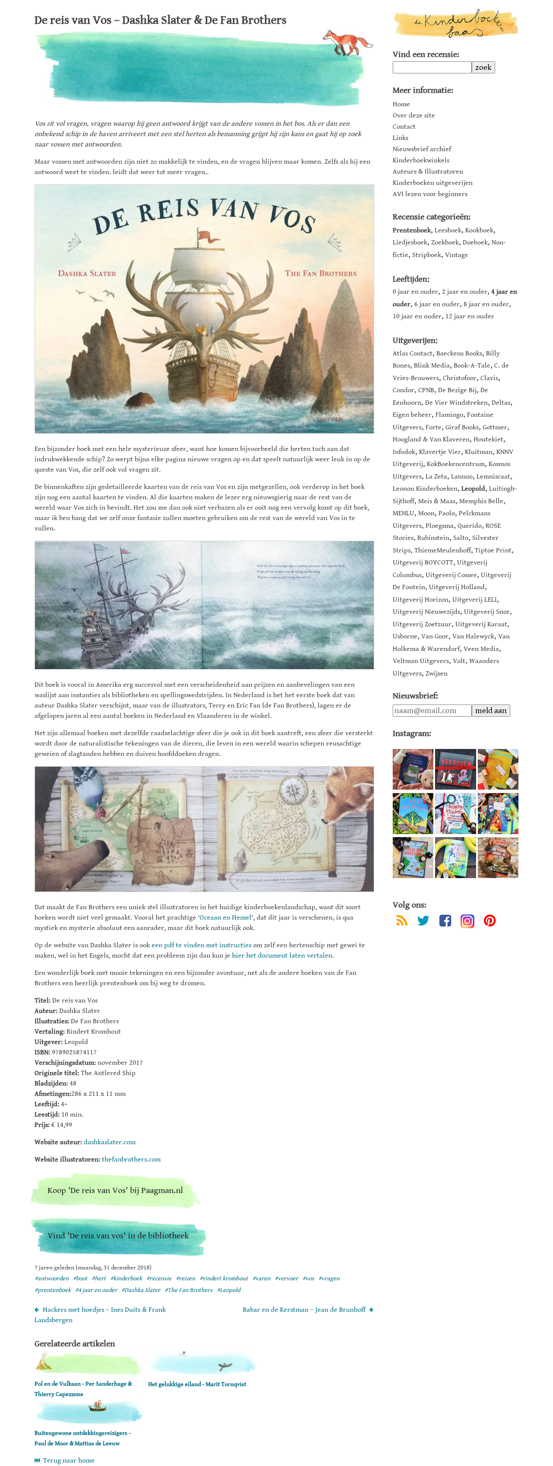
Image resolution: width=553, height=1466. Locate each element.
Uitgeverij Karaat (481, 624)
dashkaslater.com (110, 1142)
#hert (99, 1278)
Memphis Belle (481, 501)
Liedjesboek (410, 242)
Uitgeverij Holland (457, 587)
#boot (80, 1278)
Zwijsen (437, 674)
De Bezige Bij (457, 390)
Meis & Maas (436, 501)
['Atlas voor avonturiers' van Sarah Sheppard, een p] (413, 857)
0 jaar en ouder (415, 292)
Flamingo (449, 415)
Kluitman (479, 452)
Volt (459, 661)
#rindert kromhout (224, 1278)
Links (400, 138)
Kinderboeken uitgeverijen (433, 183)
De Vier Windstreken (456, 403)
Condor (403, 390)
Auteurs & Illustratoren (428, 171)
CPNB (426, 390)
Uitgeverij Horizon (420, 600)
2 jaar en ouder (464, 292)
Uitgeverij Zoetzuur (422, 624)
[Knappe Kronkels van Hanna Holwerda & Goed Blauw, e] (455, 813)
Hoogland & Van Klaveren (431, 439)
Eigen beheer (412, 415)
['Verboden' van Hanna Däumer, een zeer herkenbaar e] (455, 769)
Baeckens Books (459, 353)
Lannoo (462, 477)
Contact (404, 127)
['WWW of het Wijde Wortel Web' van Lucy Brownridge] (413, 813)
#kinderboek (126, 1278)
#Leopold (228, 1290)
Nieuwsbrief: (415, 696)
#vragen (329, 1278)
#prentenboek (53, 1290)
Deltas (501, 403)
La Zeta (436, 477)
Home (401, 104)
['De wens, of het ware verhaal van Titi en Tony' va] (498, 769)
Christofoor (460, 378)
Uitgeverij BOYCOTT (423, 562)
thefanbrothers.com (131, 1159)
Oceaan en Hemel (225, 918)
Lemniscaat (493, 477)
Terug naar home (67, 1460)
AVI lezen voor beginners (430, 194)
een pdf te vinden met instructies (201, 945)
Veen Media (481, 649)
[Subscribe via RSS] (402, 922)
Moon (426, 513)
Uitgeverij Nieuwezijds (426, 612)
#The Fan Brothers (189, 1290)
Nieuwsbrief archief (422, 149)
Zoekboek (445, 242)
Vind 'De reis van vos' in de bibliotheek (118, 1236)
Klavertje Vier (440, 452)
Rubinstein (433, 538)
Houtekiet (488, 439)
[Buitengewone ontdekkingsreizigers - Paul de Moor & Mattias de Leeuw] (89, 1422)
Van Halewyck (473, 636)
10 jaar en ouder (417, 316)
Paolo (447, 513)
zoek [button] (483, 67)
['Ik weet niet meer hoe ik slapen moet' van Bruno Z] (413, 769)
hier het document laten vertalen (282, 956)
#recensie (159, 1278)
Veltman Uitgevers (421, 661)
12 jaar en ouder (469, 316)
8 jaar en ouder (486, 304)
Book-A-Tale (472, 366)
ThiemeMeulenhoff (442, 550)
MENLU (403, 513)
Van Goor (434, 636)
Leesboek (448, 230)
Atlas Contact (412, 353)
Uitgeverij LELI (474, 600)
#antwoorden (52, 1278)
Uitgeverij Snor (487, 612)
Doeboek (475, 242)
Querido (470, 526)
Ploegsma (440, 526)
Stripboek (426, 255)
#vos (308, 1278)
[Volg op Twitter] (423, 922)
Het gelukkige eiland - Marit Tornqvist (197, 1384)
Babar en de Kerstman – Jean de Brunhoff (304, 1310)
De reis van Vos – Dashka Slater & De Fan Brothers (160, 20)
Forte (434, 427)
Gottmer (495, 427)
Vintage (456, 255)
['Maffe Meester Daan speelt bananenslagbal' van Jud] (455, 857)
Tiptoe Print (493, 550)
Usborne (405, 636)
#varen (261, 1278)
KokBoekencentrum (456, 464)
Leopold (473, 489)
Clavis (489, 378)
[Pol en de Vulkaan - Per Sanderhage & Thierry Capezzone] (89, 1373)
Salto (460, 538)
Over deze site (414, 115)
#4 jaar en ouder (96, 1290)
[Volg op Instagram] (467, 921)
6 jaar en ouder (437, 304)
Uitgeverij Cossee (451, 575)
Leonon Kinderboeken (425, 489)
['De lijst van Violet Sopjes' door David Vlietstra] (498, 813)
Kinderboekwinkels (421, 160)
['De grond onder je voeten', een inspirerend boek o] (498, 857)
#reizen (185, 1278)
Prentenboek (412, 230)
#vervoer (286, 1278)
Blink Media (432, 366)
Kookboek (479, 230)
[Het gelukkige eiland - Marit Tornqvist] (202, 1374)
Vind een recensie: (426, 55)
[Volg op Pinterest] (490, 922)
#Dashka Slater (140, 1290)
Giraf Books (462, 427)
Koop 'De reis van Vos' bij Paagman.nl (115, 1191)
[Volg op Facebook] (445, 922)
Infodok (404, 452)
